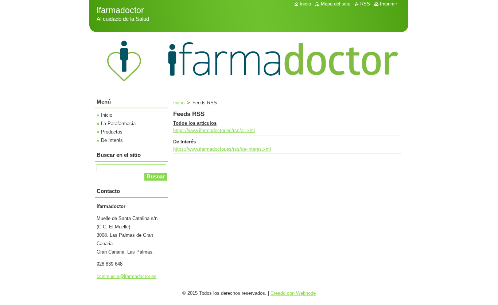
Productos (111, 132)
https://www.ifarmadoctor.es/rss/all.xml (214, 130)
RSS (365, 4)
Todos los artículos (195, 123)
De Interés (184, 141)
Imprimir (388, 4)
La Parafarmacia (118, 123)
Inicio (178, 102)
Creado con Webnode (293, 293)
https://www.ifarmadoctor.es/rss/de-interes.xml (222, 149)
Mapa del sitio (335, 4)
